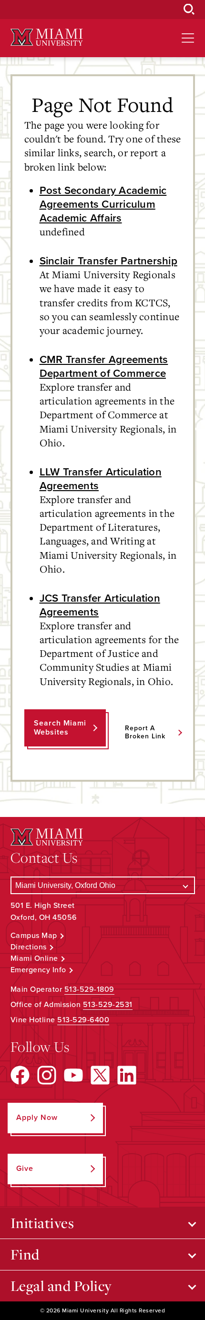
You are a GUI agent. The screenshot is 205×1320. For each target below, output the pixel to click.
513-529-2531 (108, 1004)
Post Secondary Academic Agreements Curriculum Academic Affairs (103, 204)
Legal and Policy (61, 1285)
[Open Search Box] (189, 9)
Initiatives (42, 1222)
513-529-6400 (83, 1020)
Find (25, 1254)
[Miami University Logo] (46, 37)
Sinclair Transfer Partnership (108, 260)
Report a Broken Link (145, 732)
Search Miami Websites (60, 727)
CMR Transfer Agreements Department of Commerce (104, 366)
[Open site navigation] (188, 38)
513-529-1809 (89, 989)
